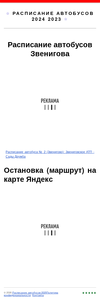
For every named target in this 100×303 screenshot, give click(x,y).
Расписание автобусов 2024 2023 (53, 16)
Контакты (38, 295)
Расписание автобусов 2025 (29, 292)
